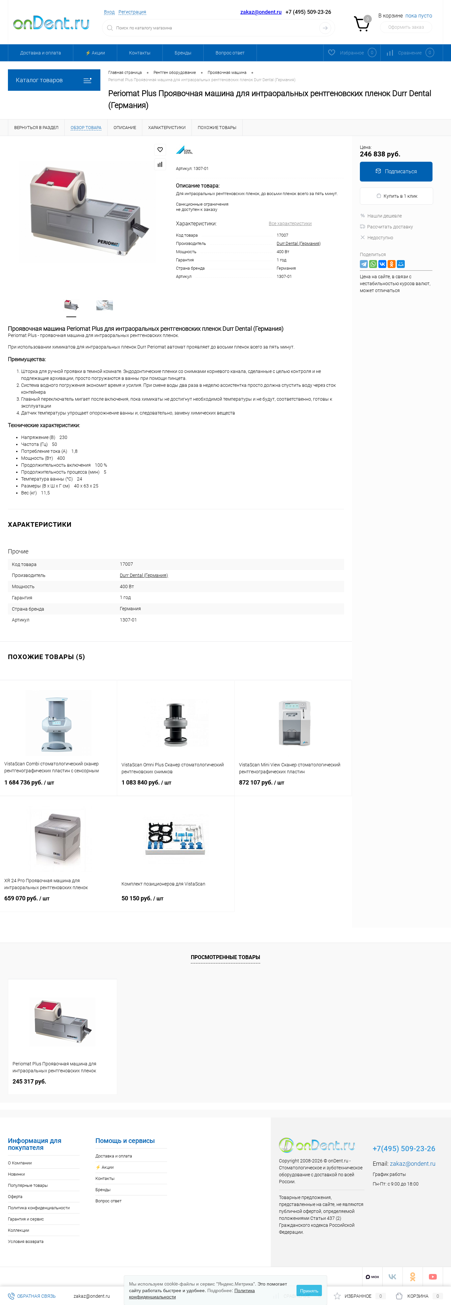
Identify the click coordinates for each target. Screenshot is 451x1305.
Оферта (15, 1196)
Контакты (140, 52)
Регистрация (132, 12)
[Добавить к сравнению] (160, 164)
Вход (109, 12)
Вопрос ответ (230, 52)
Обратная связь (36, 1296)
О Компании (20, 1162)
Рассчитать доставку (390, 226)
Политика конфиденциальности (39, 1207)
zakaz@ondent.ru (261, 12)
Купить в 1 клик (400, 196)
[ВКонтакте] (382, 264)
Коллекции (18, 1230)
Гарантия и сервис (26, 1219)
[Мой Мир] (401, 264)
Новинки (16, 1174)
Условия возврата (26, 1241)
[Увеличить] (88, 212)
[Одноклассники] (392, 264)
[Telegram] (364, 264)
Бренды (183, 52)
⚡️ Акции (95, 52)
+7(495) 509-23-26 (404, 1149)
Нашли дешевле (384, 215)
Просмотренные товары (225, 957)
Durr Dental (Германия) (299, 243)
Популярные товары (28, 1185)
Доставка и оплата (40, 52)
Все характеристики (290, 223)
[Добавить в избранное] (160, 150)
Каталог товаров (39, 80)
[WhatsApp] (373, 264)
